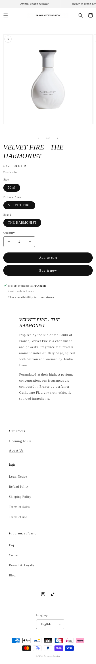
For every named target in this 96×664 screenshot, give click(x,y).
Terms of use (18, 517)
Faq (11, 545)
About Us (16, 450)
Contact (14, 555)
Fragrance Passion (52, 656)
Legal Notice (18, 476)
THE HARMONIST (22, 222)
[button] (5, 15)
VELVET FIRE (19, 205)
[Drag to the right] (58, 138)
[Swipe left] (38, 138)
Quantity (9, 232)
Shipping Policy (20, 496)
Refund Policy (19, 486)
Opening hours (20, 441)
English (46, 624)
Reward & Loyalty (22, 565)
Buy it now (48, 270)
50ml (11, 187)
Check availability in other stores (31, 297)
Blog (12, 575)
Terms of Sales (19, 507)
